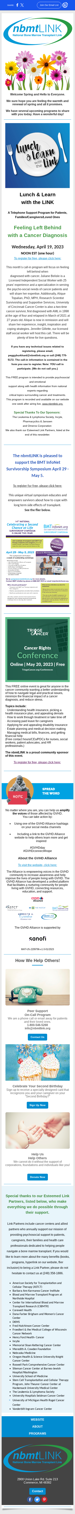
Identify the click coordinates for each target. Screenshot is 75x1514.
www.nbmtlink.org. (52, 403)
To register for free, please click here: (37, 258)
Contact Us (37, 1037)
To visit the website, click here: (37, 865)
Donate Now (37, 1177)
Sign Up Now (37, 1105)
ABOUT (37, 1426)
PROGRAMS (37, 1433)
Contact (37, 1491)
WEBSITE (37, 1419)
